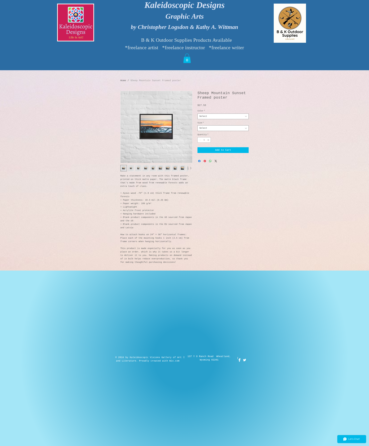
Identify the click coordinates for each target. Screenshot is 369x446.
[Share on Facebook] (199, 161)
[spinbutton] (204, 139)
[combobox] (223, 116)
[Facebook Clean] (239, 360)
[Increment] (208, 139)
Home (123, 80)
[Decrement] (200, 139)
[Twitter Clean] (244, 360)
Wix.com (174, 361)
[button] (187, 58)
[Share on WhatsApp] (210, 161)
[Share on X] (216, 161)
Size (200, 123)
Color (201, 111)
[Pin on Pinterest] (205, 161)
